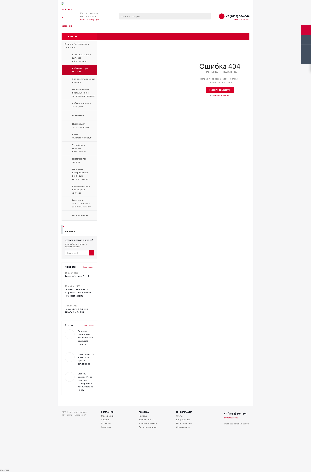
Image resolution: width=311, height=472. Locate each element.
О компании (107, 415)
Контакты (106, 427)
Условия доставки (148, 423)
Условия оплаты (147, 419)
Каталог (73, 36)
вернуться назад (221, 95)
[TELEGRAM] (233, 429)
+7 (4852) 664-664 (237, 16)
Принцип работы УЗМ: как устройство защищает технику (85, 337)
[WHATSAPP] (240, 429)
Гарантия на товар (148, 427)
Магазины (70, 231)
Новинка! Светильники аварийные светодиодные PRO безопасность (78, 292)
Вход (82, 19)
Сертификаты (183, 427)
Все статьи (89, 325)
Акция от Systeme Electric (77, 276)
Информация (184, 411)
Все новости (88, 267)
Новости (105, 419)
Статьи (179, 415)
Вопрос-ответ (183, 419)
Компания (107, 411)
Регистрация (93, 19)
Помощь (144, 411)
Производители (184, 423)
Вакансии (106, 423)
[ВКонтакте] (226, 429)
